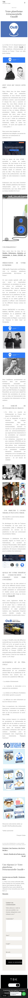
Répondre (5, 894)
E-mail (8, 944)
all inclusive (5, 843)
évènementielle (12, 843)
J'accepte (4, 995)
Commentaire (10, 919)
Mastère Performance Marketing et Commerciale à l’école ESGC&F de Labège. (14, 255)
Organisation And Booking (8, 844)
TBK (3, 2)
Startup (24, 844)
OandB (21, 47)
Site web (8, 952)
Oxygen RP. (11, 596)
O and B (18, 843)
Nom (7, 935)
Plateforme (18, 844)
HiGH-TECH (14, 7)
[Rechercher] (17, 985)
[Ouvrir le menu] (25, 3)
